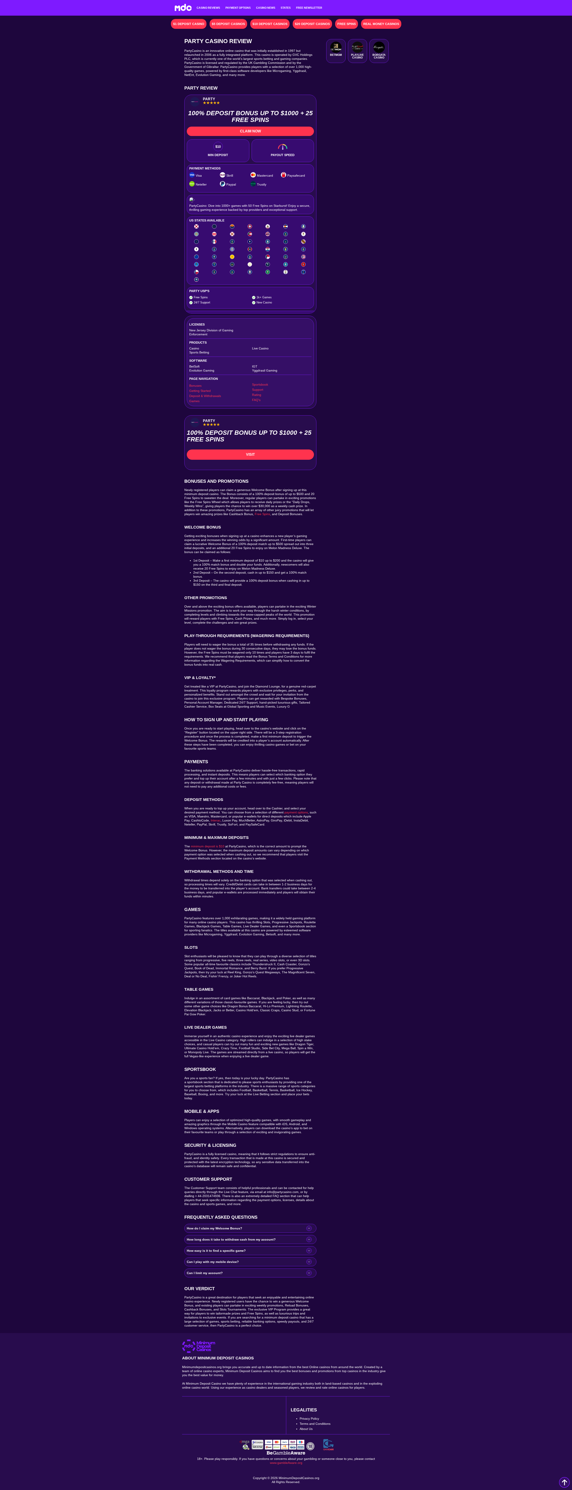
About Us (306, 1429)
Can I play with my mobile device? (213, 1262)
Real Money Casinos (381, 24)
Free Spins (346, 24)
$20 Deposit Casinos (312, 24)
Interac (216, 820)
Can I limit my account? (205, 1273)
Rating (256, 395)
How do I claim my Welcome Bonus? (214, 1228)
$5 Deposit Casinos (228, 24)
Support (257, 389)
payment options (296, 812)
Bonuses (195, 385)
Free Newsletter (309, 7)
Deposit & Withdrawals (205, 396)
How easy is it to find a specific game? (216, 1250)
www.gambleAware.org (286, 1463)
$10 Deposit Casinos (269, 24)
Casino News (265, 7)
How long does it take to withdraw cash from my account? (231, 1239)
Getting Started (200, 391)
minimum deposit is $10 (207, 846)
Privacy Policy (309, 1418)
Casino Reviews (208, 7)
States (286, 7)
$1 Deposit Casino (188, 24)
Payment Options (238, 7)
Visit (250, 454)
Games (194, 401)
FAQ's (256, 400)
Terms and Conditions (315, 1423)
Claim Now (250, 131)
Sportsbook (260, 384)
